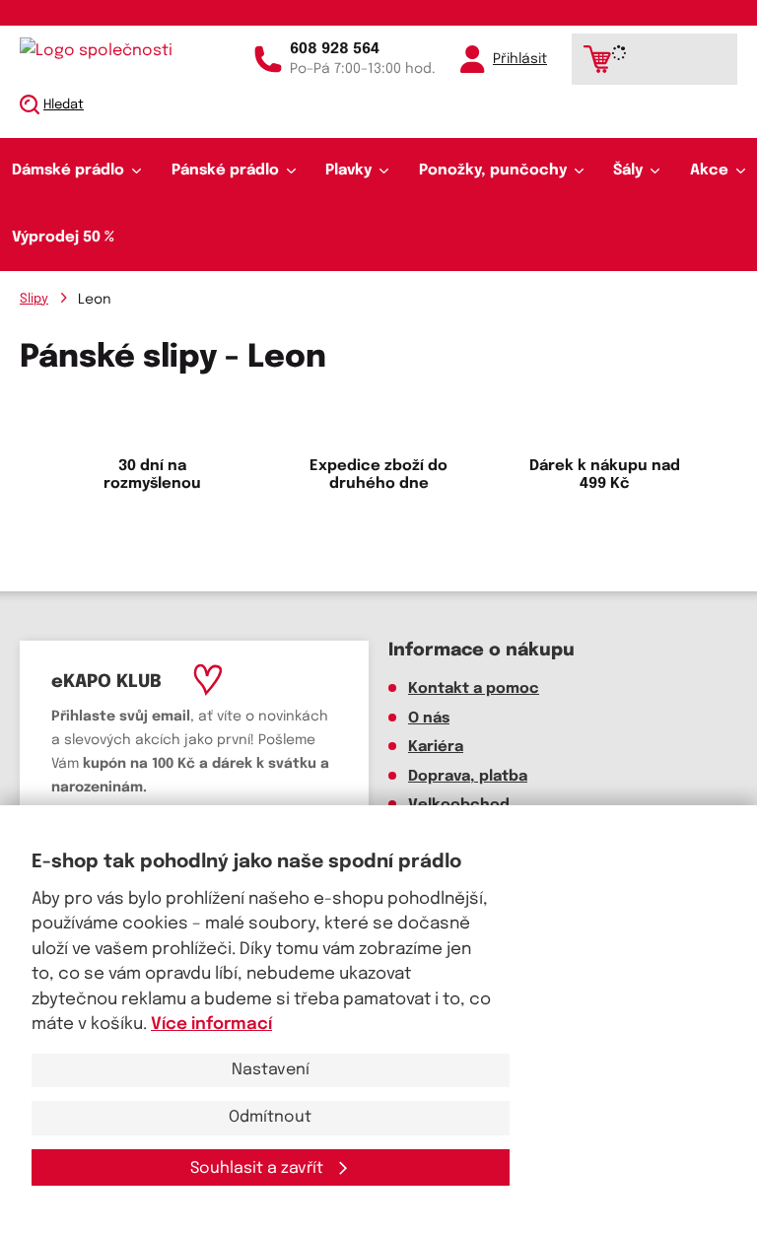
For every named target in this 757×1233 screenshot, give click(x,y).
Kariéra (435, 747)
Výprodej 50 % (63, 237)
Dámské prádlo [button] (68, 170)
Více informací (211, 1024)
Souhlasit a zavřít (258, 1168)
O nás (428, 718)
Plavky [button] (348, 170)
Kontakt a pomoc (473, 689)
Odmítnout (270, 1117)
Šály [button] (628, 170)
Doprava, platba (467, 777)
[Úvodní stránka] (103, 50)
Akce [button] (709, 170)
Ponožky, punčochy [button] (493, 170)
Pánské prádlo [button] (225, 170)
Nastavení (271, 1070)
